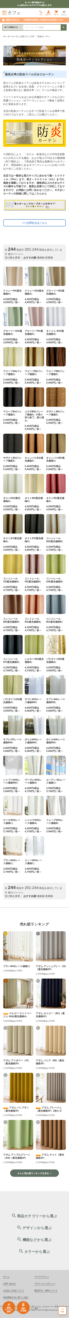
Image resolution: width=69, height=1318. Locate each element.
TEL (40, 15)
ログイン (48, 15)
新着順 (49, 257)
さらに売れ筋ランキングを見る (33, 1173)
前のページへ (15, 254)
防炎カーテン (44, 36)
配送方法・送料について (45, 1290)
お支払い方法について (13, 1290)
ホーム (6, 1277)
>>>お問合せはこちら (34, 223)
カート (56, 15)
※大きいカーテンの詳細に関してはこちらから (34, 191)
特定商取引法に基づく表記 (15, 1297)
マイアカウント (41, 1277)
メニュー (64, 15)
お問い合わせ (9, 1284)
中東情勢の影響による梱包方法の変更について (43, 20)
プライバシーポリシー (44, 1284)
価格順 (41, 257)
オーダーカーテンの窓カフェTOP (18, 36)
